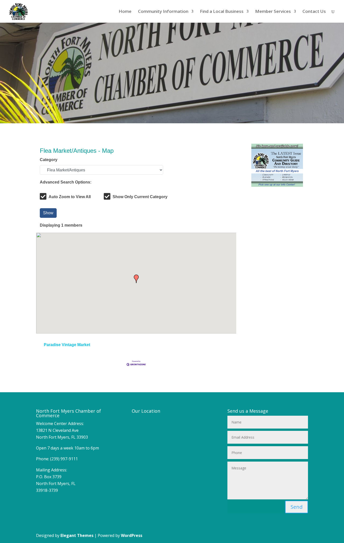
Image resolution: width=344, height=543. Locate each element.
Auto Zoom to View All (70, 197)
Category (48, 160)
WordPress (131, 535)
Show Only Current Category (140, 197)
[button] (136, 279)
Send (296, 506)
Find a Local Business (222, 12)
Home (125, 12)
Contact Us (314, 12)
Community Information (163, 12)
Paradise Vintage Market (67, 345)
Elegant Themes (76, 535)
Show (48, 213)
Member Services (273, 12)
